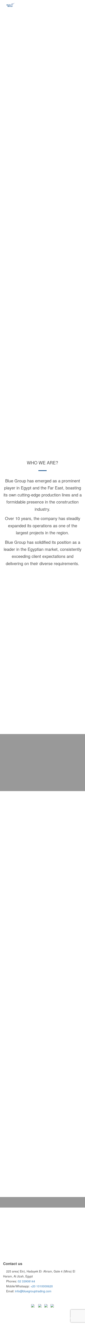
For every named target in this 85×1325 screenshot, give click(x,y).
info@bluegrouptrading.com (33, 1291)
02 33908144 (26, 1281)
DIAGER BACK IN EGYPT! (42, 1120)
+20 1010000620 (42, 1286)
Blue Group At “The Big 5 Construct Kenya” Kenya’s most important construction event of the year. (42, 865)
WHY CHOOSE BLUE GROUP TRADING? (42, 993)
